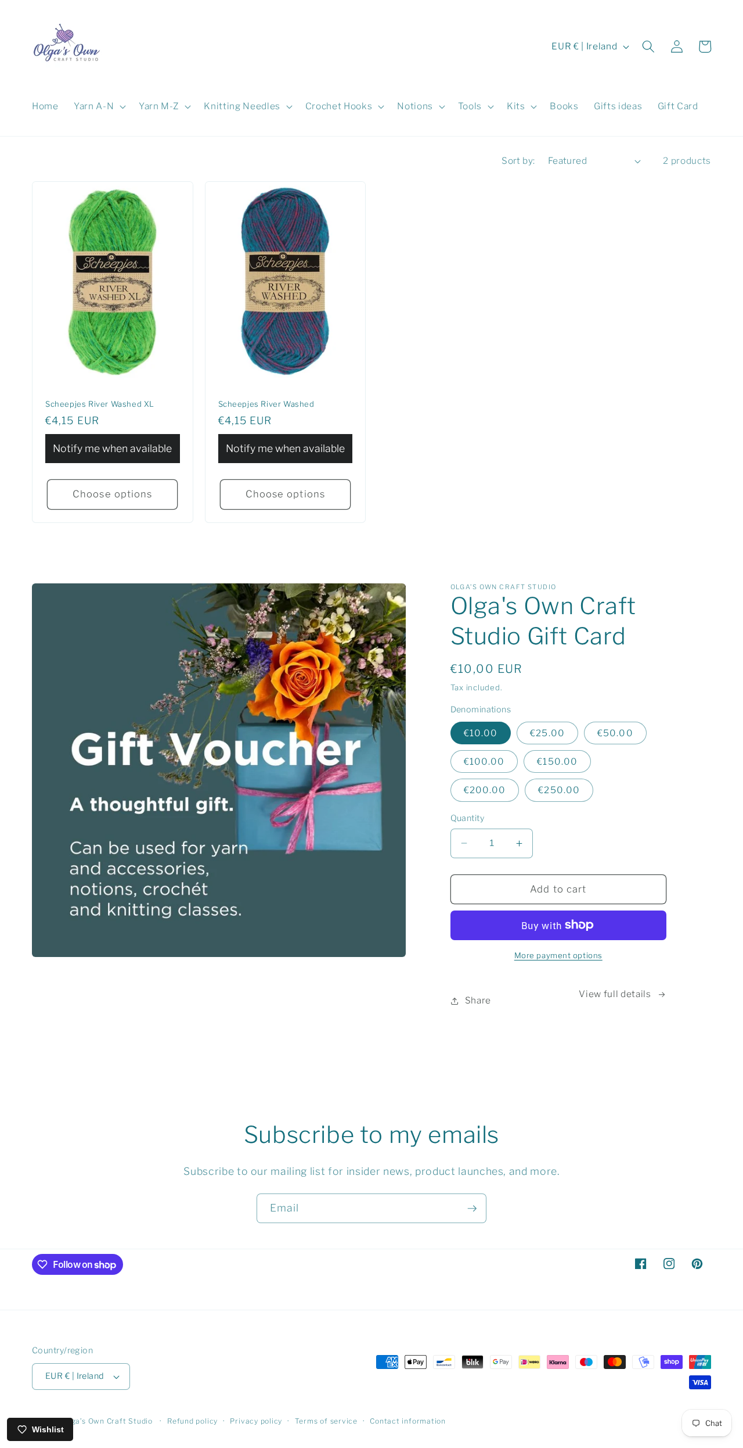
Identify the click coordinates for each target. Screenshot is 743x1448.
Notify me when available (112, 448)
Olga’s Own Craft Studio (108, 1421)
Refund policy (192, 1421)
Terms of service (326, 1421)
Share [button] (478, 1000)
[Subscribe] (472, 1208)
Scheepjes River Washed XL (99, 403)
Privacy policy (256, 1421)
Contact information (408, 1421)
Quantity (467, 818)
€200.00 (485, 789)
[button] (98, 106)
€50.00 (615, 733)
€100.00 (484, 761)
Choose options (112, 494)
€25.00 (547, 733)
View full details (615, 993)
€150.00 (557, 761)
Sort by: (518, 160)
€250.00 (559, 789)
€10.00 (481, 733)
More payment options (558, 955)
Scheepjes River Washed (266, 403)
